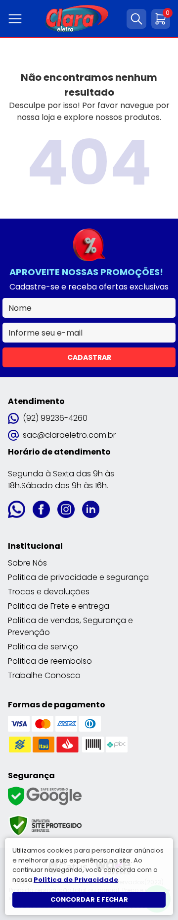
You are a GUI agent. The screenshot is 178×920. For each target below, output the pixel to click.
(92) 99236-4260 (55, 418)
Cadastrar (89, 357)
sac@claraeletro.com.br (69, 435)
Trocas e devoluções (48, 591)
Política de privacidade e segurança (78, 577)
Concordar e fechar (89, 899)
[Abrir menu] (17, 19)
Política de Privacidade (76, 879)
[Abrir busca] (136, 19)
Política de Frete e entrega (58, 606)
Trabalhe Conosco (44, 675)
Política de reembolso (50, 661)
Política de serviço (43, 646)
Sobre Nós (27, 563)
